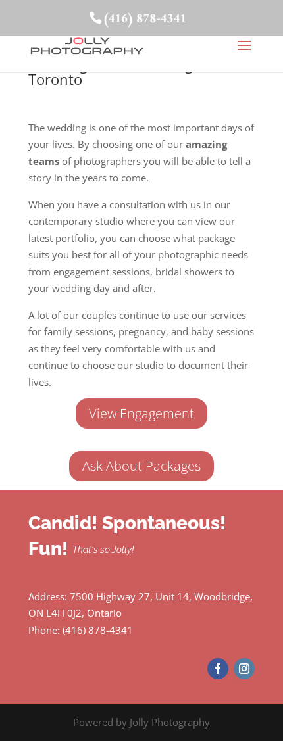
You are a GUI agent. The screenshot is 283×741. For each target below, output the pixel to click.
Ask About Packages (141, 466)
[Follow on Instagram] (244, 668)
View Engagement (141, 413)
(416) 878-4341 (144, 19)
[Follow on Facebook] (217, 668)
